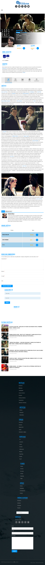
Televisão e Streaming (22, 402)
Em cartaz (22, 471)
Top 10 (20, 458)
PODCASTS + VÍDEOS (22, 432)
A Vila (34, 101)
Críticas (21, 466)
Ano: (17, 38)
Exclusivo (20, 395)
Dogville (13, 93)
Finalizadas (22, 488)
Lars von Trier (24, 34)
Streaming (22, 476)
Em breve (21, 468)
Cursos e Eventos (22, 392)
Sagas (21, 478)
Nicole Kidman (26, 93)
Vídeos (29, 80)
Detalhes (15, 80)
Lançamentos (21, 400)
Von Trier (39, 92)
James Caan (26, 136)
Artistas (21, 410)
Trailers (20, 429)
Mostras (20, 451)
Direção (17, 34)
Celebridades (21, 390)
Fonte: (3, 60)
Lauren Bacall (35, 140)
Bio (3, 211)
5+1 (20, 439)
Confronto (21, 441)
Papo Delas (21, 454)
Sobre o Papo (33, 562)
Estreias (21, 473)
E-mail (3, 276)
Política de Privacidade (39, 562)
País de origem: (19, 39)
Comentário (4, 258)
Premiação (19, 505)
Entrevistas (21, 412)
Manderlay (19, 30)
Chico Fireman (5, 239)
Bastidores (20, 385)
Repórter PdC (21, 427)
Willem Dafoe (15, 136)
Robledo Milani (11, 213)
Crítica (8, 80)
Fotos (22, 80)
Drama (27, 37)
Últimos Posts (9, 211)
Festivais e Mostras (22, 397)
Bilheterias (20, 388)
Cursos (20, 444)
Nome (3, 271)
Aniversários (22, 414)
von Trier (12, 156)
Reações (18, 507)
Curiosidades (36, 80)
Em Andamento (22, 490)
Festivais (20, 446)
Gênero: (17, 37)
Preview (20, 456)
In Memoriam (21, 449)
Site (2, 280)
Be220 (17, 562)
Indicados (19, 503)
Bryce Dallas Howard (5, 101)
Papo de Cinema (7, 562)
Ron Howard (19, 101)
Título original (18, 35)
